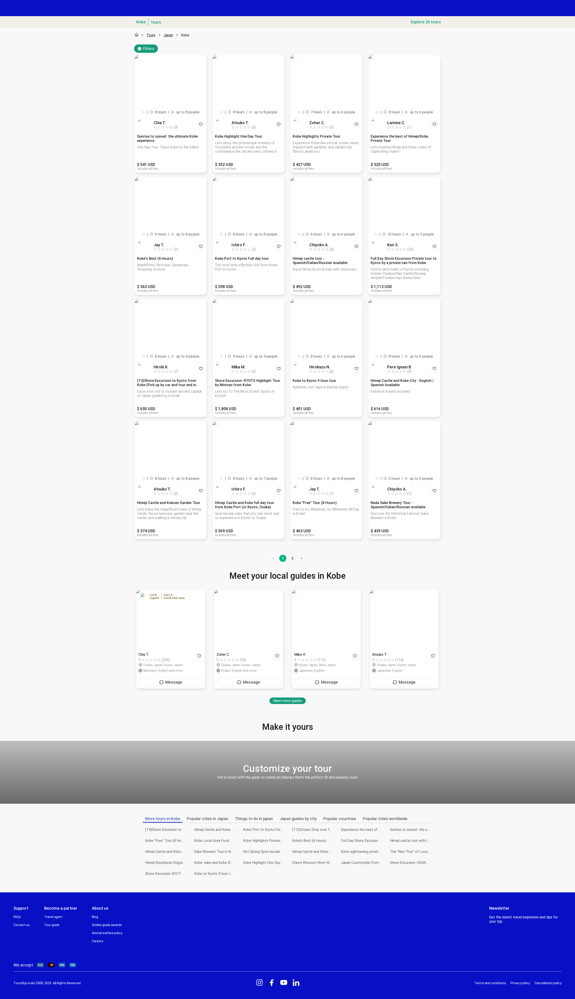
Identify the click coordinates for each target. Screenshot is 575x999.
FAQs (17, 917)
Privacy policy (520, 983)
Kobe (185, 35)
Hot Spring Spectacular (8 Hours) (264, 851)
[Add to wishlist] (200, 124)
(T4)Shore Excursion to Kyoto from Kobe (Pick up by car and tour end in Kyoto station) (166, 829)
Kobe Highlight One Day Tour (264, 862)
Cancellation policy (548, 983)
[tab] (162, 818)
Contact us (21, 925)
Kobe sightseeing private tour (362, 851)
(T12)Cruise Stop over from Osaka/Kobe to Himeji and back (313, 829)
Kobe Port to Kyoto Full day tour (264, 829)
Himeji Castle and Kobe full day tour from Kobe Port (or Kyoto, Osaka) (215, 829)
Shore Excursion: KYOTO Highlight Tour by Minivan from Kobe (166, 873)
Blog (95, 917)
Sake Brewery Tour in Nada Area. (215, 851)
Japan (168, 35)
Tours (150, 35)
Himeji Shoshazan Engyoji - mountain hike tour (166, 862)
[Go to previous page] (273, 558)
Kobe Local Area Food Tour (215, 840)
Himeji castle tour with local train (411, 840)
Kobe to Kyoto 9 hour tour (214, 873)
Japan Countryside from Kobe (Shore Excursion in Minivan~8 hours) (362, 862)
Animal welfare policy (107, 933)
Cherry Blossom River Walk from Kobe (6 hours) (313, 862)
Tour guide (52, 925)
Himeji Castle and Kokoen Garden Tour (166, 851)
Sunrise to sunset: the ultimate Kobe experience (411, 829)
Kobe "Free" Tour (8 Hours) (166, 840)
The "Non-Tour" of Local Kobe (411, 851)
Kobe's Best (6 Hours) (309, 840)
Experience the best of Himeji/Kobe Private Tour (362, 829)
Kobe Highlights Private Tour (264, 840)
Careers (97, 941)
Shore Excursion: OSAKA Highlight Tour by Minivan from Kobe (411, 862)
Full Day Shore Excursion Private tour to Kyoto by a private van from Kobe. (362, 840)
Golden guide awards (107, 925)
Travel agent (53, 917)
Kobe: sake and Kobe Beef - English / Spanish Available (215, 862)
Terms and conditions (490, 983)
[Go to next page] (301, 558)
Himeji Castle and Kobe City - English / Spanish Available (313, 851)
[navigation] (287, 558)
